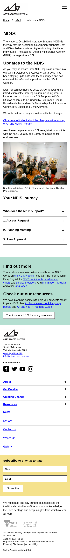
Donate (7, 420)
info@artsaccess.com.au (16, 356)
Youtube (22, 369)
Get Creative (10, 389)
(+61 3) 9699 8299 (12, 353)
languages (21, 286)
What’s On (9, 438)
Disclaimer (18, 544)
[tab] (35, 211)
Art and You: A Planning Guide (34, 306)
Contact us (9, 429)
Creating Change (13, 396)
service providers (26, 282)
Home (6, 20)
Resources (10, 404)
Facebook (6, 369)
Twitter (14, 369)
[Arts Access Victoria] (15, 9)
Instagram (31, 369)
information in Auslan (54, 282)
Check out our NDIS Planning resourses (29, 315)
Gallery (7, 446)
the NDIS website (24, 275)
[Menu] (64, 8)
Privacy (7, 544)
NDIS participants (33, 279)
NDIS (18, 20)
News (6, 412)
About (7, 381)
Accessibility (31, 544)
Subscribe (13, 488)
